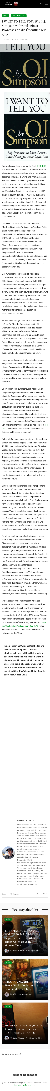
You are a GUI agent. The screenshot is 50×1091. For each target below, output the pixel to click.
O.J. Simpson (14, 894)
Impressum (19, 1085)
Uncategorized (18, 16)
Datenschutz (30, 1085)
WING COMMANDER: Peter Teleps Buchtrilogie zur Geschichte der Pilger (21, 985)
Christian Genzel (25, 820)
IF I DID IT (41, 166)
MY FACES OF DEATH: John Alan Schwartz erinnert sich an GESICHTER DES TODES (24, 1029)
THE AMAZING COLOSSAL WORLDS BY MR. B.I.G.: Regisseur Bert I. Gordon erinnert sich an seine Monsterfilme (20, 938)
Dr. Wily (13, 994)
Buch (5, 16)
